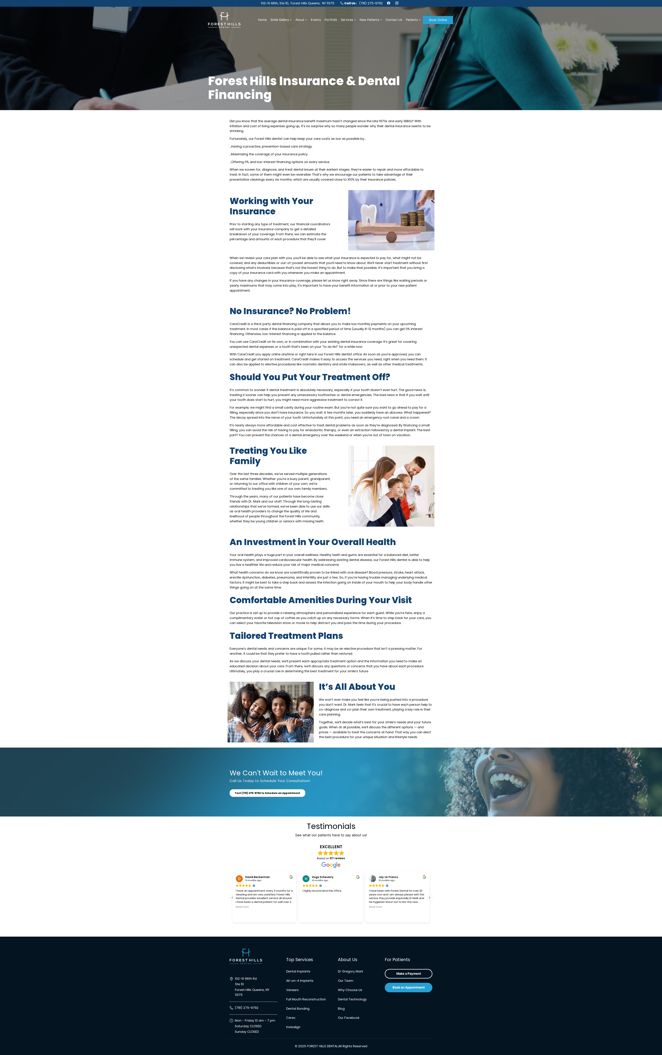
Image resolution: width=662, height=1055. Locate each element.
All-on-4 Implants (299, 980)
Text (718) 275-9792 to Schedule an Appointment (267, 793)
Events (316, 20)
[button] (429, 897)
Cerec (290, 1018)
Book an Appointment (409, 987)
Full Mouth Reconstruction (306, 999)
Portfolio (330, 20)
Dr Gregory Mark (350, 971)
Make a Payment (408, 973)
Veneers (292, 990)
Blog (341, 1008)
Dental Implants (298, 971)
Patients (412, 20)
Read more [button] (309, 907)
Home (262, 20)
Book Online (438, 20)
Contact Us (394, 20)
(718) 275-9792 (363, 3)
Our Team (345, 980)
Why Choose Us (350, 990)
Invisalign (293, 1027)
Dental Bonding (297, 1008)
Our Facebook (348, 1018)
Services (347, 20)
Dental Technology (352, 999)
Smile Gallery (279, 20)
